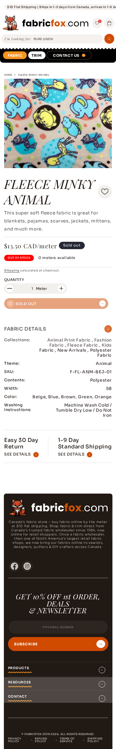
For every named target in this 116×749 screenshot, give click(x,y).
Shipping (12, 270)
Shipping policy (95, 740)
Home (8, 74)
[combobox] (67, 39)
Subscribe (26, 644)
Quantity (14, 279)
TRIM (37, 55)
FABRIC (15, 55)
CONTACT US (66, 55)
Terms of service (67, 740)
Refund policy (41, 740)
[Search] (109, 39)
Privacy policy (14, 740)
